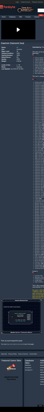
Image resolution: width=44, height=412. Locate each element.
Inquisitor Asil (39, 160)
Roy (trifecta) (39, 73)
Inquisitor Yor (39, 194)
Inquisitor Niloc (39, 189)
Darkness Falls (39, 277)
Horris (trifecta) (39, 72)
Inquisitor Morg (39, 181)
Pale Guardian (39, 256)
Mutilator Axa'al (39, 215)
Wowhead (28, 365)
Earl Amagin (38, 138)
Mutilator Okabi (39, 231)
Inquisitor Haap (39, 167)
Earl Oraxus (38, 147)
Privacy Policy (12, 354)
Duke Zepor (38, 136)
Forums (28, 17)
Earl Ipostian (38, 143)
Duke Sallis (38, 133)
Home (4, 17)
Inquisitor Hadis (39, 169)
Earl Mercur (38, 144)
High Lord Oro (39, 156)
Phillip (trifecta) (39, 65)
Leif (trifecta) (38, 68)
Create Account (25, 2)
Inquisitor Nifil (39, 187)
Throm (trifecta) (39, 62)
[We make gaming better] (7, 2)
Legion (37, 198)
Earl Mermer (38, 146)
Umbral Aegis (39, 265)
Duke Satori (38, 135)
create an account (17, 344)
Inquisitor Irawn (39, 174)
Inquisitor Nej (39, 186)
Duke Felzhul (39, 130)
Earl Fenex (38, 139)
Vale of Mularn (39, 282)
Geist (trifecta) (39, 64)
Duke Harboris (39, 132)
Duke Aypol (38, 125)
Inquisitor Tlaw (39, 191)
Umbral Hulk (38, 267)
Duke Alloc (38, 124)
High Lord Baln (39, 155)
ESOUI (42, 367)
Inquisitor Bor (39, 161)
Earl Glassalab (39, 141)
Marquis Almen (39, 203)
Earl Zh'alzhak (39, 150)
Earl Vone (38, 149)
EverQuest (28, 367)
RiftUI (41, 370)
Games (37, 16)
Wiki (20, 17)
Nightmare (38, 254)
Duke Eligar (38, 129)
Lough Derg (38, 280)
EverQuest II (28, 370)
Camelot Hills (39, 275)
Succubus (38, 263)
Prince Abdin (38, 257)
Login (17, 2)
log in (8, 344)
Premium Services (37, 2)
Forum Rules (33, 354)
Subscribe (4, 354)
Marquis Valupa (39, 214)
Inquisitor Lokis (39, 178)
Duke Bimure (38, 127)
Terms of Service (23, 354)
